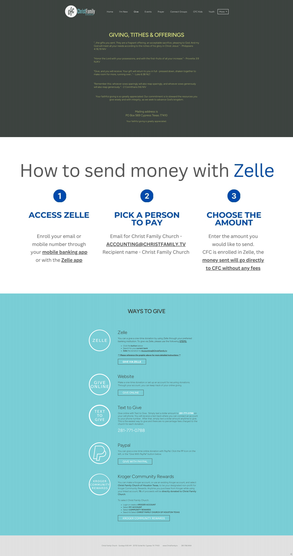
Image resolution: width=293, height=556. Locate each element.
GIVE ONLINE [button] (131, 392)
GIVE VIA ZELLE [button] (132, 361)
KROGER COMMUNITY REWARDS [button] (144, 518)
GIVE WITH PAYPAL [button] (135, 461)
